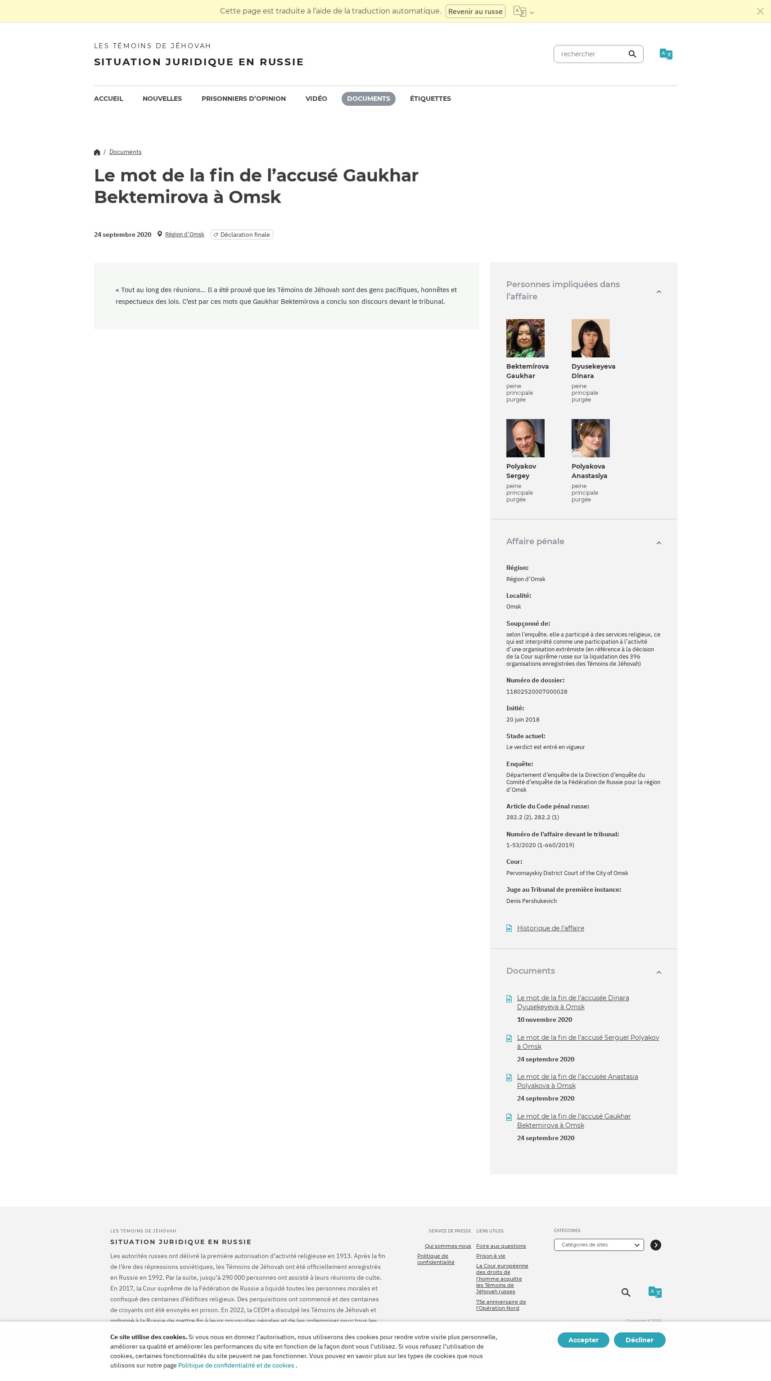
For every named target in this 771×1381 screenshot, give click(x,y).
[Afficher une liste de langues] (524, 11)
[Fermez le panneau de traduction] (761, 11)
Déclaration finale (245, 234)
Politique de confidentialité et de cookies (236, 1365)
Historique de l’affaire (550, 928)
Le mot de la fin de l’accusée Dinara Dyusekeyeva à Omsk (573, 1002)
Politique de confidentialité (436, 1259)
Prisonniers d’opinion (244, 99)
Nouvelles (162, 99)
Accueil (108, 99)
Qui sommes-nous (448, 1246)
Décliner (640, 1340)
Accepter (583, 1340)
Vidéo (316, 99)
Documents (368, 99)
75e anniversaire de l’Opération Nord (501, 1305)
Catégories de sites (585, 1244)
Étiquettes (430, 99)
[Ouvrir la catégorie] (655, 1245)
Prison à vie (490, 1256)
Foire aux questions (501, 1246)
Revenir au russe (475, 11)
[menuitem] (108, 99)
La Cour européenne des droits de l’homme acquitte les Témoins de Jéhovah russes (502, 1279)
